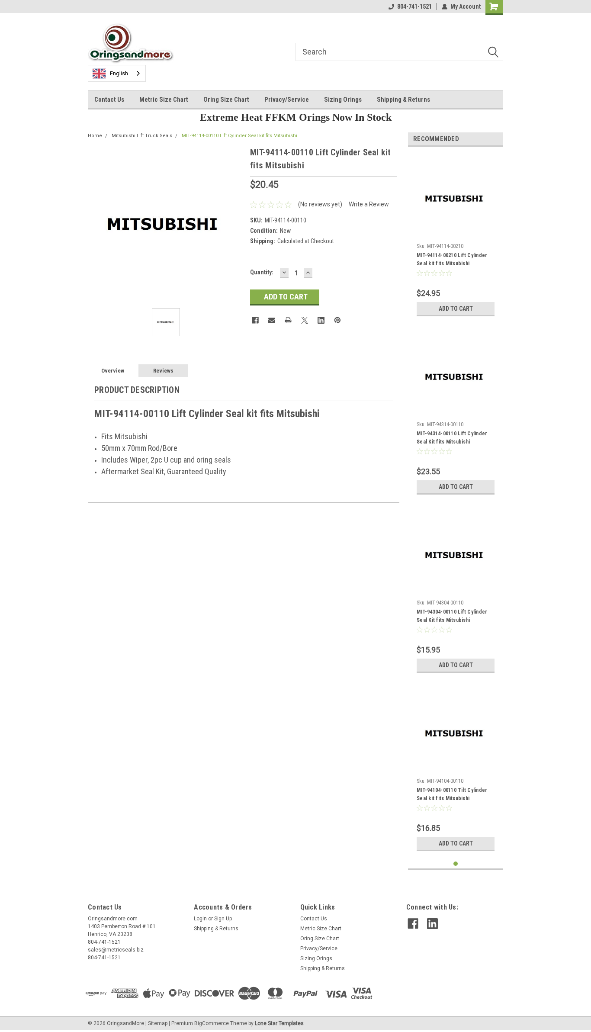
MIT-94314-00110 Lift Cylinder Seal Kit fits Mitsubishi (452, 438)
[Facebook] (255, 320)
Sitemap (157, 1023)
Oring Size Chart (226, 99)
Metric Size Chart (163, 99)
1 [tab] (455, 864)
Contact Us (109, 99)
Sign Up (223, 919)
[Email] (271, 320)
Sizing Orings (343, 99)
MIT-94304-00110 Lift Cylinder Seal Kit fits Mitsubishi (452, 616)
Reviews (163, 370)
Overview (112, 370)
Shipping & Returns (403, 99)
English (119, 73)
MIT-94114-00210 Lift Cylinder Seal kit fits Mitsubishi (452, 259)
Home (95, 135)
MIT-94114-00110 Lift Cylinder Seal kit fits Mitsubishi (239, 135)
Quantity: (261, 272)
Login (200, 919)
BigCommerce (211, 1023)
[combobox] (117, 73)
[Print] (288, 320)
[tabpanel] (455, 237)
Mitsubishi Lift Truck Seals (142, 135)
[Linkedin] (321, 320)
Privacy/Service (286, 99)
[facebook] (413, 923)
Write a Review (369, 204)
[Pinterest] (337, 320)
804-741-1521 (414, 6)
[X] (304, 320)
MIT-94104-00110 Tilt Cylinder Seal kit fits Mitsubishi (452, 794)
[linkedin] (432, 923)
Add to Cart (456, 308)
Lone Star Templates (279, 1023)
